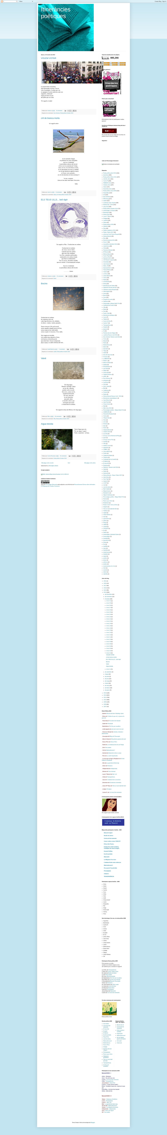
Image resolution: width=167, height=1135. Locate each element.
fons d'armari (57, 113)
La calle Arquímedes (112, 756)
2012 (105, 695)
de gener (107, 690)
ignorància (106, 540)
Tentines (105, 510)
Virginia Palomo (107, 374)
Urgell (105, 512)
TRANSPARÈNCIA (109, 876)
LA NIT (105, 483)
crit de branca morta (50, 118)
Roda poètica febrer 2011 (110, 177)
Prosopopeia (106, 366)
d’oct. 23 (108, 616)
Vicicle (105, 271)
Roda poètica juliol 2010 (109, 173)
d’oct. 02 (108, 653)
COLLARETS (106, 451)
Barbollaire (106, 212)
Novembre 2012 (107, 189)
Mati (104, 406)
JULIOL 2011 (106, 179)
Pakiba (105, 364)
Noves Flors (106, 214)
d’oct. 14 (108, 632)
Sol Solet (105, 368)
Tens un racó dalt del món (110, 508)
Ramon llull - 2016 (108, 204)
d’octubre (107, 599)
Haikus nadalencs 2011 (109, 230)
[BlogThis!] (70, 111)
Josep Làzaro (106, 404)
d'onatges (109, 789)
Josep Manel (106, 275)
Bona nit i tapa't (108, 833)
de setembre (108, 672)
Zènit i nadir (115, 984)
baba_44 (56, 194)
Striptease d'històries (106, 1056)
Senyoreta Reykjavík (108, 414)
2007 (105, 706)
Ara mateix (108, 747)
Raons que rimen (107, 501)
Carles (105, 453)
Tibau (104, 350)
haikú (104, 352)
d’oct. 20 (108, 621)
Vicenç (105, 416)
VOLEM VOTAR (48, 58)
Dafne (105, 394)
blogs (104, 522)
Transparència (107, 325)
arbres (105, 520)
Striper (105, 370)
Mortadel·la (106, 493)
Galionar (105, 301)
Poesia (105, 499)
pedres (105, 558)
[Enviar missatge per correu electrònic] (65, 110)
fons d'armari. (106, 378)
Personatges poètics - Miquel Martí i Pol (113, 410)
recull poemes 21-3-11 (109, 566)
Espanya (105, 465)
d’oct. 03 (108, 650)
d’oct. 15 (108, 630)
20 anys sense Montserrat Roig (111, 435)
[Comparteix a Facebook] (74, 111)
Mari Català (106, 489)
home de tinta (106, 321)
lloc (104, 544)
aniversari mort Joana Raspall (111, 234)
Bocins (44, 283)
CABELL (105, 449)
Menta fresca (106, 345)
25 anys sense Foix (108, 439)
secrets (105, 570)
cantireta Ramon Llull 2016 (110, 335)
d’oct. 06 (108, 646)
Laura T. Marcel (107, 216)
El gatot (105, 1031)
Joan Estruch (106, 400)
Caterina (105, 457)
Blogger (93, 1122)
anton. (105, 376)
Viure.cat (119, 1043)
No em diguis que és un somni (121, 1038)
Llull (104, 485)
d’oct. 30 (108, 603)
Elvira (104, 283)
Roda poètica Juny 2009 (109, 190)
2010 (105, 699)
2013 (104, 384)
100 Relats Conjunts (108, 260)
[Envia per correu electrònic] (68, 111)
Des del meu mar (107, 354)
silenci (105, 572)
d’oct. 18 (108, 625)
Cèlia (104, 248)
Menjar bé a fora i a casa (114, 753)
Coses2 (105, 392)
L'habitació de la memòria (114, 779)
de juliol (107, 676)
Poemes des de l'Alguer (109, 333)
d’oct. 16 (108, 628)
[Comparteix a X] (72, 111)
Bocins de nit (120, 1025)
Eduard (105, 341)
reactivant (105, 382)
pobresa (105, 562)
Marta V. (105, 360)
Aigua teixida (47, 424)
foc (104, 530)
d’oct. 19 (108, 623)
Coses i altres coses (113, 971)
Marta (104, 343)
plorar (104, 560)
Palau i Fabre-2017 (108, 232)
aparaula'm (106, 518)
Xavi (104, 516)
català (105, 524)
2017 (105, 585)
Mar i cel (114, 774)
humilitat (105, 538)
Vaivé (43, 358)
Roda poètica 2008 (108, 224)
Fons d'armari (111, 771)
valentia (105, 574)
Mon (104, 238)
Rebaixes (109, 765)
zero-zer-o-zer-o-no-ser (117, 729)
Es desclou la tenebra (115, 782)
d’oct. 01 (108, 669)
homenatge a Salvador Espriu (111, 534)
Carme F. (105, 323)
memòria (105, 550)
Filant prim (119, 1033)
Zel (104, 194)
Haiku (104, 471)
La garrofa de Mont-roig (113, 763)
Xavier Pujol (106, 256)
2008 (105, 704)
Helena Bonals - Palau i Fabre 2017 (112, 475)
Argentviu (105, 447)
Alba (104, 443)
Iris (104, 331)
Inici (69, 463)
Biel (104, 388)
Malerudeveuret (107, 1041)
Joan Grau (106, 477)
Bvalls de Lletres (108, 835)
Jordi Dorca (106, 246)
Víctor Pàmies (107, 514)
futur (104, 426)
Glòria (105, 222)
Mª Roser (105, 252)
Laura (104, 317)
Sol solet (119, 1041)
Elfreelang (106, 198)
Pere (104, 311)
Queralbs (105, 349)
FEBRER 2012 (107, 183)
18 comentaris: (58, 416)
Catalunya (106, 390)
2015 (105, 590)
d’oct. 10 (108, 639)
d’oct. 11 (108, 637)
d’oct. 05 (108, 648)
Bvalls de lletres (112, 973)
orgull (104, 556)
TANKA (105, 319)
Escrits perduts (108, 854)
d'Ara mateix (108, 974)
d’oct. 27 (108, 607)
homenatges (106, 536)
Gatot (104, 469)
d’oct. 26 (108, 610)
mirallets (105, 554)
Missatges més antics (90, 463)
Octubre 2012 (106, 185)
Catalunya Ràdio (107, 455)
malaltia (105, 546)
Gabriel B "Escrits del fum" (110, 287)
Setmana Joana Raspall (109, 289)
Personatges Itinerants (51, 484)
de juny (107, 678)
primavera (106, 380)
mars (104, 548)
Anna (104, 293)
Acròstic (105, 441)
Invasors (105, 356)
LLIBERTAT (106, 358)
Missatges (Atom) (53, 465)
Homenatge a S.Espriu (109, 210)
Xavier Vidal (106, 313)
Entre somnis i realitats (120, 1031)
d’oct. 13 (108, 635)
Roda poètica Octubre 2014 (66, 113)
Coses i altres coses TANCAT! (112, 841)
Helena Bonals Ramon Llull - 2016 (112, 396)
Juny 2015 (106, 206)
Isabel (55, 351)
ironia (104, 542)
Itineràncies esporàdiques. (110, 398)
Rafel (104, 279)
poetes (105, 564)
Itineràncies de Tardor (109, 285)
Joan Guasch (106, 264)
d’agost (107, 674)
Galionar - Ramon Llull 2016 (110, 467)
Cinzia (105, 339)
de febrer (107, 688)
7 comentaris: (62, 349)
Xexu (104, 420)
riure (104, 568)
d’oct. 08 (108, 644)
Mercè (105, 347)
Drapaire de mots (107, 299)
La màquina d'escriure (112, 1107)
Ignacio (105, 329)
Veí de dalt (106, 372)
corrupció (105, 528)
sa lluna (105, 273)
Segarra (105, 507)
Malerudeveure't (110, 750)
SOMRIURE (106, 412)
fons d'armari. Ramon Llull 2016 (111, 337)
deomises (105, 175)
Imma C (105, 242)
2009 (105, 702)
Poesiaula (110, 723)
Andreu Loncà (107, 445)
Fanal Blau (106, 193)
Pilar (55, 418)
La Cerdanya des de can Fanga (115, 744)
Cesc (104, 297)
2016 (105, 588)
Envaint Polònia (108, 851)
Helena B (105, 473)
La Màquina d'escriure (110, 859)
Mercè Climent (107, 362)
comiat (105, 526)
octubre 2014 (106, 431)
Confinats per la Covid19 (109, 459)
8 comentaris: (59, 110)
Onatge (105, 218)
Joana (105, 277)
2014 (104, 437)
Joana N (105, 481)
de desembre (108, 594)
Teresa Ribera (107, 270)
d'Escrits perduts (111, 976)
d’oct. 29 (108, 605)
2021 (105, 581)
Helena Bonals (107, 236)
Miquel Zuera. (107, 491)
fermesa (105, 423)
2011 (105, 697)
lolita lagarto (106, 291)
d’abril (107, 683)
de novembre (108, 596)
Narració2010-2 (107, 268)
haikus (105, 532)
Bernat (105, 295)
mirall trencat (106, 552)
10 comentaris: (60, 276)
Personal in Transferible (110, 868)
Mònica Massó (107, 254)
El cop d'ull (106, 463)
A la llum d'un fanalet (114, 720)
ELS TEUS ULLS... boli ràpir (54, 199)
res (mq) (105, 433)
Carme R (105, 181)
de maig (107, 681)
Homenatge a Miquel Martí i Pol (111, 303)
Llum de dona (107, 487)
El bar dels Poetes (109, 844)
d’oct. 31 (108, 601)
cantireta (105, 220)
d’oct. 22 (108, 619)
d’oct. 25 (108, 612)
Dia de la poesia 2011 (109, 240)
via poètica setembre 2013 (110, 244)
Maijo (104, 309)
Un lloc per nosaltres (115, 726)
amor (104, 422)
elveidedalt (106, 281)
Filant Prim (106, 1037)
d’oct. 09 (108, 641)
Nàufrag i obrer (120, 713)
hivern (105, 427)
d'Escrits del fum (110, 713)
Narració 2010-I (107, 258)
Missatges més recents (47, 463)
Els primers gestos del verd (119, 739)
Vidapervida (106, 418)
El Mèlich (105, 461)
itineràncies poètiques (109, 315)
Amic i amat (106, 386)
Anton (55, 278)
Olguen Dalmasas (108, 495)
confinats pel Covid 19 (109, 305)
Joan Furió (106, 402)
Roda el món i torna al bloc (110, 504)
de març (107, 685)
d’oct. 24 (108, 614)
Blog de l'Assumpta (115, 736)
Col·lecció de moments (115, 792)
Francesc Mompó (107, 250)
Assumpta (106, 262)
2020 (105, 583)
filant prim (106, 857)
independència (107, 430)
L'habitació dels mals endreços (112, 862)
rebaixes (105, 226)
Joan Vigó (106, 479)
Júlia (104, 307)
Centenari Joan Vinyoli (109, 202)
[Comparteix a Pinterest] (76, 111)
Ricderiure (106, 503)
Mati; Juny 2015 (107, 408)
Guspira (105, 327)
